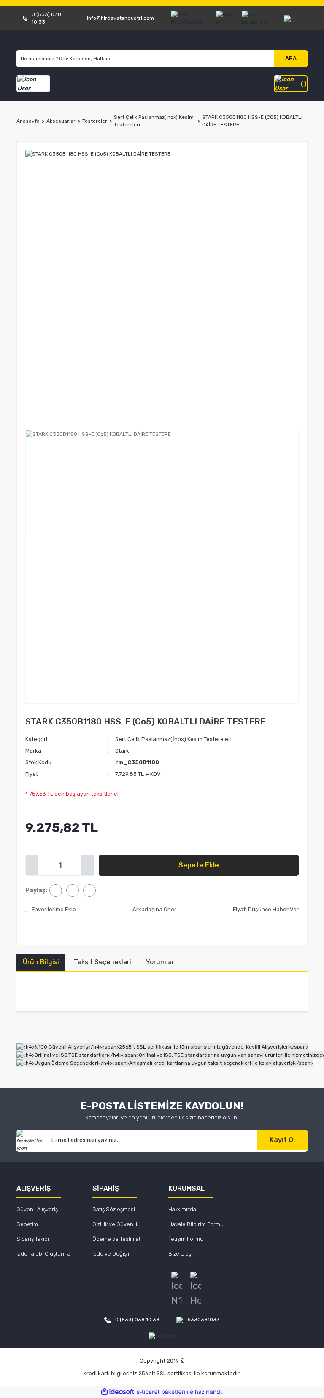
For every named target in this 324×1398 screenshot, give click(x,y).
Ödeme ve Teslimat (116, 1239)
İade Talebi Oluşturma (43, 1253)
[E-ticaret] (161, 1392)
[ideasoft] (118, 1392)
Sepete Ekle (198, 865)
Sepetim (27, 1224)
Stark (122, 751)
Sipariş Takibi (32, 1239)
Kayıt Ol (282, 1140)
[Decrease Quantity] (32, 865)
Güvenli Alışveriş (37, 1209)
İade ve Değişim (112, 1253)
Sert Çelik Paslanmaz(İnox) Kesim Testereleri (173, 739)
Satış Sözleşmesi (113, 1209)
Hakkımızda (182, 1209)
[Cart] (291, 83)
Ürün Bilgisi (41, 962)
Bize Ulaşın (182, 1253)
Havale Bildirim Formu (196, 1224)
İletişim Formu (185, 1239)
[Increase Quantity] (87, 865)
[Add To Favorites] (50, 909)
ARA (291, 58)
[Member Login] (33, 83)
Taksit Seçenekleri (102, 962)
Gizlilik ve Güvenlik (115, 1224)
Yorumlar (160, 962)
